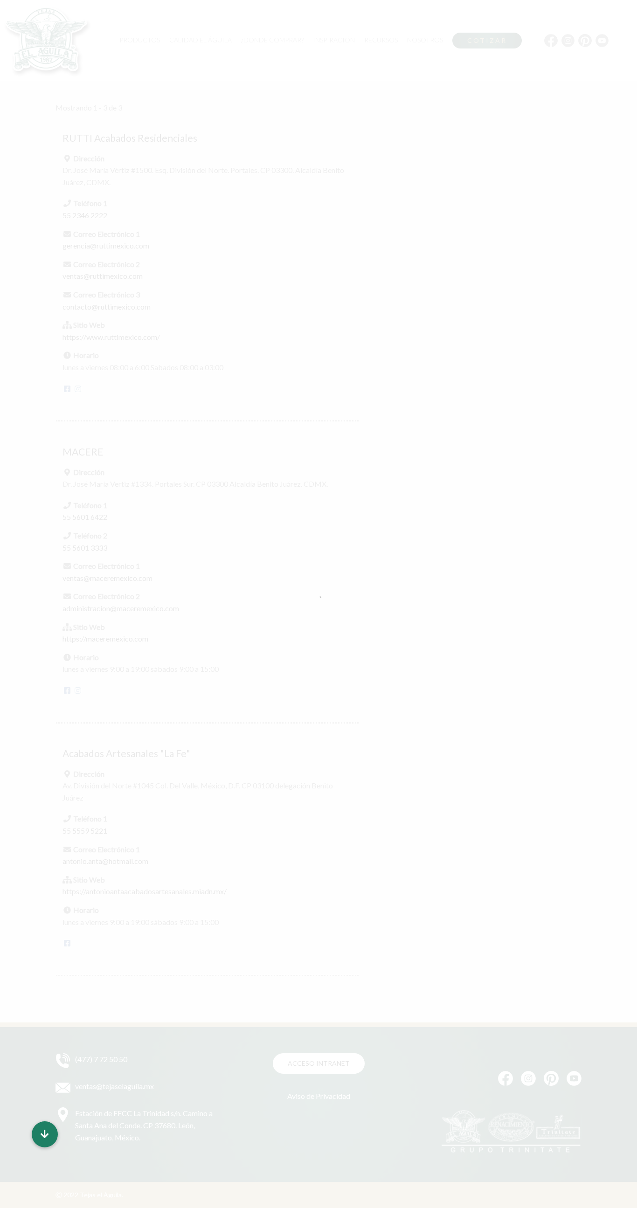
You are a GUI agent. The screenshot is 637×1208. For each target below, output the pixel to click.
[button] (45, 1134)
